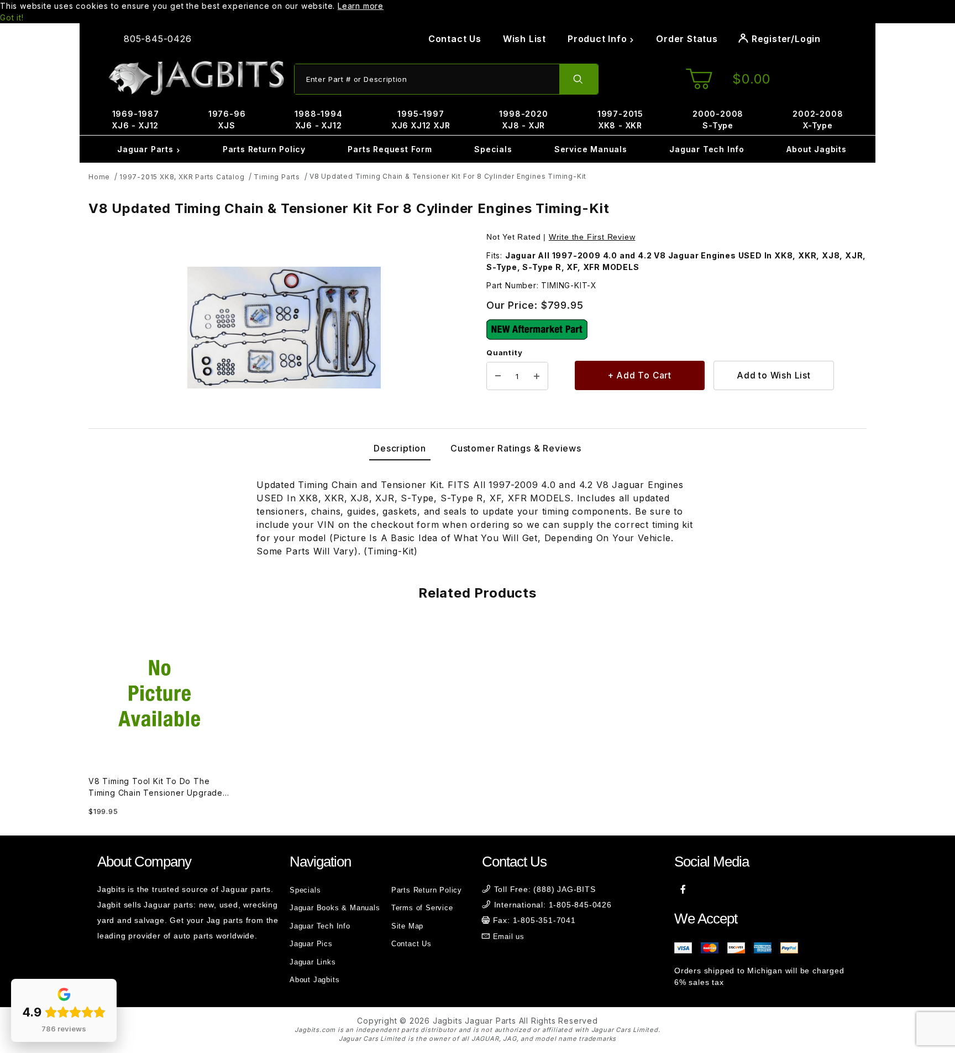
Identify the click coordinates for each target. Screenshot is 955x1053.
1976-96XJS (227, 119)
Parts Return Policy (264, 149)
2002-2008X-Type (818, 119)
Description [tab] (400, 448)
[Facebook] (683, 889)
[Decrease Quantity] (498, 376)
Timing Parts (277, 177)
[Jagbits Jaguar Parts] (195, 78)
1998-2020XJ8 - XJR (523, 119)
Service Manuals (590, 149)
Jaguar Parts (146, 149)
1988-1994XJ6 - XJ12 (318, 119)
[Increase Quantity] (537, 376)
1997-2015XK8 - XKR (620, 119)
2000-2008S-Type (717, 119)
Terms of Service (422, 908)
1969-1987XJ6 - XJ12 (135, 119)
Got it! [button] (12, 17)
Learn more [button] (361, 6)
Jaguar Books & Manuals (335, 908)
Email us (508, 936)
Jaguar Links (313, 962)
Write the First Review (592, 236)
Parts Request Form (390, 149)
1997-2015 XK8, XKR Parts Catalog (182, 177)
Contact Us (454, 38)
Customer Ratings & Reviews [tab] (515, 448)
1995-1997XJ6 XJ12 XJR (421, 119)
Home (99, 177)
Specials (493, 149)
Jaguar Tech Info (706, 149)
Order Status (687, 38)
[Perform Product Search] (578, 79)
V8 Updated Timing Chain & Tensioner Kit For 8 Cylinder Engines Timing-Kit (447, 176)
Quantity (504, 352)
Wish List (524, 38)
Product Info (598, 38)
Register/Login (785, 38)
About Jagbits (816, 149)
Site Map (407, 926)
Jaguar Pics (311, 944)
